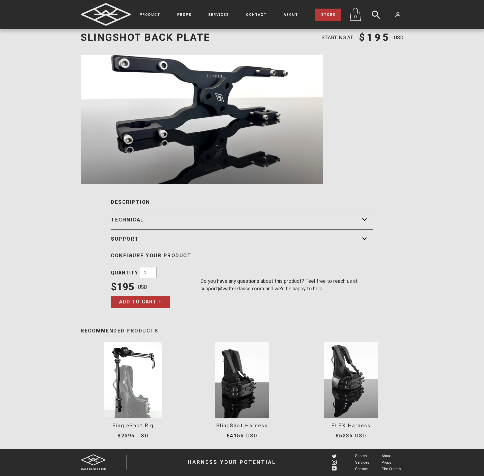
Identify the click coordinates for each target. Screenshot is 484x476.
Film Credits (391, 469)
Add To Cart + (140, 302)
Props (184, 15)
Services (218, 15)
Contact (256, 15)
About (291, 15)
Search (361, 456)
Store (328, 15)
